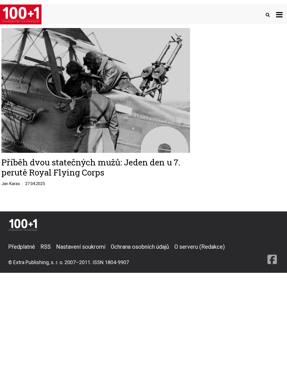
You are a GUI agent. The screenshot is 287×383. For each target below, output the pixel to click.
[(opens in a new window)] (272, 254)
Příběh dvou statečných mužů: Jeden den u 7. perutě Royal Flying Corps (90, 167)
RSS (45, 246)
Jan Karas (10, 183)
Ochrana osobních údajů (140, 246)
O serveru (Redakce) (199, 246)
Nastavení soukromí (80, 246)
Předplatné (21, 246)
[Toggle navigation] (279, 14)
